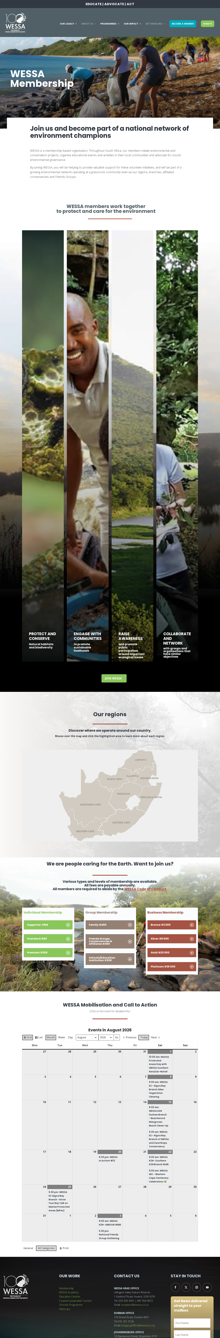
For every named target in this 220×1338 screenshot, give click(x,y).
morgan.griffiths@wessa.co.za (138, 1325)
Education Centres (69, 1296)
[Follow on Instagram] (196, 1287)
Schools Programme (70, 1305)
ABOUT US (87, 24)
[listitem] (121, 820)
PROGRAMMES (108, 24)
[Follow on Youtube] (207, 1287)
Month (51, 1037)
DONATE (207, 23)
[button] (26, 446)
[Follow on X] (186, 1287)
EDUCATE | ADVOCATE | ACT (110, 4)
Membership (66, 1288)
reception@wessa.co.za (134, 1305)
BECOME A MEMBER (183, 23)
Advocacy (64, 1309)
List (39, 1038)
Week (61, 1037)
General (28, 1248)
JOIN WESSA (113, 678)
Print (64, 1248)
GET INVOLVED (154, 24)
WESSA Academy (68, 1292)
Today (144, 1037)
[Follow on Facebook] (175, 1287)
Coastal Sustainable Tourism (75, 1300)
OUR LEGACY (67, 24)
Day (70, 1037)
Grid (27, 1038)
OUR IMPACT (131, 24)
